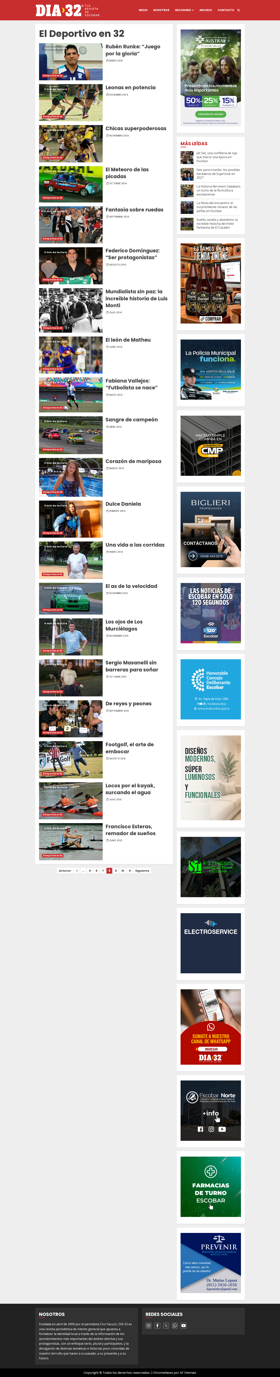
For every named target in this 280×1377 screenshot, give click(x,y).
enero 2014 (116, 551)
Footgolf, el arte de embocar (71, 759)
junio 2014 (116, 346)
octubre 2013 (117, 676)
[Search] (238, 10)
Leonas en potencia (71, 102)
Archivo (205, 10)
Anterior (65, 871)
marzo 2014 (116, 468)
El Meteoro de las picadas (71, 184)
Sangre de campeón (71, 435)
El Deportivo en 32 (52, 75)
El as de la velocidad (71, 599)
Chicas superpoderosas (71, 143)
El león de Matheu (71, 355)
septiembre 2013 (119, 710)
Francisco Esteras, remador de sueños (71, 841)
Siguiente (142, 871)
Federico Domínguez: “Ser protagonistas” (71, 265)
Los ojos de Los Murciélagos (71, 636)
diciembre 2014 (118, 94)
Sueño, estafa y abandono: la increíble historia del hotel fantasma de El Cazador (217, 224)
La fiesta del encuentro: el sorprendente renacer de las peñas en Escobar (217, 207)
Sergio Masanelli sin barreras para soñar (71, 677)
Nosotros (161, 10)
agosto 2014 (117, 264)
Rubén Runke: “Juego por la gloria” (71, 61)
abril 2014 (115, 426)
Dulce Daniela (71, 519)
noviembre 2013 (118, 635)
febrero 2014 (117, 511)
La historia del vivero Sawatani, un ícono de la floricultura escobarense (219, 190)
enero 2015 (116, 60)
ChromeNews (163, 1373)
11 (130, 871)
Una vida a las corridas (71, 560)
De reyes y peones (71, 718)
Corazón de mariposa (71, 477)
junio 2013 (115, 840)
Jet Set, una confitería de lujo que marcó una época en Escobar (217, 157)
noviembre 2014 (119, 135)
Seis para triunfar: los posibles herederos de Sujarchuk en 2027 (218, 174)
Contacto (226, 10)
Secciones (183, 10)
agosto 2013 (117, 758)
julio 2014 (115, 312)
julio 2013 (115, 799)
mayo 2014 (115, 394)
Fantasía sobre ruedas (71, 224)
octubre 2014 (118, 183)
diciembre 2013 (118, 593)
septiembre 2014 (119, 216)
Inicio (143, 10)
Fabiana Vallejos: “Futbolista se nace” (71, 395)
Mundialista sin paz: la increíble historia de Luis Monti (71, 310)
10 (122, 871)
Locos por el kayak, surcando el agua (71, 800)
